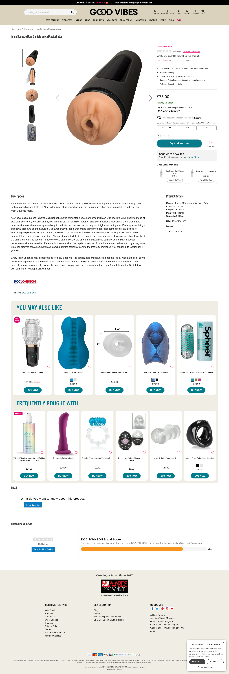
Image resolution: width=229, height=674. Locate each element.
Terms (48, 629)
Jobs (152, 631)
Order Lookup (51, 619)
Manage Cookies (53, 635)
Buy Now (32, 390)
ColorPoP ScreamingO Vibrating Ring (97, 458)
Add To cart (181, 143)
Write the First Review (191, 52)
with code (91, 2)
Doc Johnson (29, 292)
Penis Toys (28, 29)
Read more (205, 657)
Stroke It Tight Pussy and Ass (165, 458)
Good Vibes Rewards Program (164, 624)
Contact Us (50, 616)
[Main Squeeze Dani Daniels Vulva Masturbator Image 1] (104, 98)
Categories (16, 29)
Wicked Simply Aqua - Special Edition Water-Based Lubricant (29, 459)
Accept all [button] (197, 662)
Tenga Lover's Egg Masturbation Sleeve (131, 459)
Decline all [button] (215, 662)
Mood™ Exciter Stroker (73, 372)
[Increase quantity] (168, 135)
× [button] (223, 643)
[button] (151, 98)
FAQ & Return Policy (55, 632)
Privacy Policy (51, 626)
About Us (49, 613)
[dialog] (206, 655)
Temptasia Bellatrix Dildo (63, 458)
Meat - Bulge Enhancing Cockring (200, 458)
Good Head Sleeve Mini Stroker (114, 372)
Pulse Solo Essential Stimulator (155, 372)
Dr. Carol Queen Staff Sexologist (109, 619)
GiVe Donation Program (161, 621)
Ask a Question (163, 60)
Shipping (49, 623)
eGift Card (50, 610)
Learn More (193, 157)
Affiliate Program (158, 615)
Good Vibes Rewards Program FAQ (167, 627)
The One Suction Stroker (32, 372)
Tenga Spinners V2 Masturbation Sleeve (196, 372)
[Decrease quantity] (158, 135)
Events (97, 613)
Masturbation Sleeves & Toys (49, 29)
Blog (96, 610)
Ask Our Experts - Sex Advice (107, 616)
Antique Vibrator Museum (162, 618)
